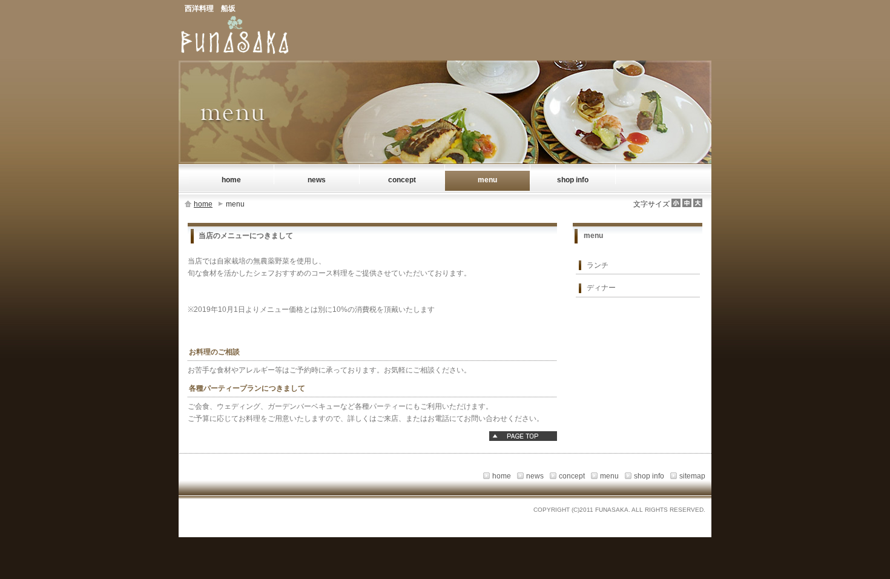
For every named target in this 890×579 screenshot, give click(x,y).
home (203, 204)
